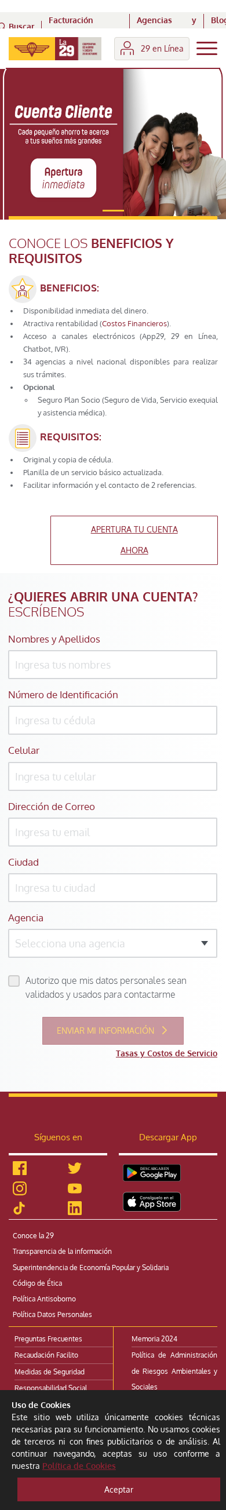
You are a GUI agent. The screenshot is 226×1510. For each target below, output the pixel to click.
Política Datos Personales (52, 1314)
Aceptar (118, 1489)
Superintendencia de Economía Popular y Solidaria (91, 1267)
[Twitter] (75, 1168)
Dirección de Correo (51, 806)
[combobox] (112, 943)
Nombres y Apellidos (54, 639)
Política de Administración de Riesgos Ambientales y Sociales (174, 1371)
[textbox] (112, 943)
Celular (23, 750)
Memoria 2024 (154, 1338)
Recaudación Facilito (46, 1355)
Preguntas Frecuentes (48, 1338)
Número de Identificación (63, 694)
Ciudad (23, 862)
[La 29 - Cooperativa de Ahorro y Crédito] (55, 48)
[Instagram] (20, 1188)
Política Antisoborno (44, 1298)
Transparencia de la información (62, 1251)
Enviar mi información (106, 1030)
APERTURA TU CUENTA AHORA (134, 539)
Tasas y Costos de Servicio (166, 1053)
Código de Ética (37, 1283)
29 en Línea (162, 48)
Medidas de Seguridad (49, 1371)
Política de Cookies (79, 1466)
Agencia (25, 917)
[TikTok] (19, 1208)
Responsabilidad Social (50, 1388)
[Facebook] (20, 1168)
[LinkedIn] (75, 1208)
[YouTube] (75, 1188)
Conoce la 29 (33, 1235)
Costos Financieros (134, 323)
